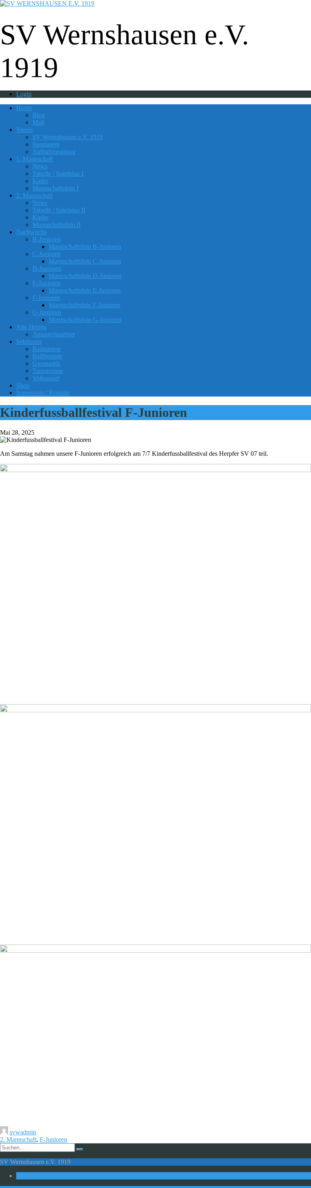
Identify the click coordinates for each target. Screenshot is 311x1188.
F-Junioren (46, 297)
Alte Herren (31, 326)
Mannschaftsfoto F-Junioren (84, 305)
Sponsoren (46, 144)
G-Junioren (46, 312)
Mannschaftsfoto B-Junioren (85, 246)
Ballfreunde (47, 356)
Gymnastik (46, 363)
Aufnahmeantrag (53, 151)
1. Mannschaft (34, 158)
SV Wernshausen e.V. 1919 (67, 137)
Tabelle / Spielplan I (57, 173)
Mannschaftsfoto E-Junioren (85, 290)
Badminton (46, 348)
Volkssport (46, 378)
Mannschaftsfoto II (56, 224)
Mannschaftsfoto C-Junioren (85, 261)
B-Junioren (46, 239)
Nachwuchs (31, 232)
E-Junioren (46, 283)
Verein (24, 129)
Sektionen (29, 341)
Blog (38, 115)
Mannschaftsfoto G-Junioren (85, 319)
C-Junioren (46, 253)
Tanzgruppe (47, 370)
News (39, 166)
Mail (38, 122)
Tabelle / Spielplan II (58, 210)
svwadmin (23, 1132)
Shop (23, 385)
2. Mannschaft (34, 195)
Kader (40, 180)
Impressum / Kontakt (43, 392)
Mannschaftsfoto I (55, 188)
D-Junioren (46, 268)
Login (24, 94)
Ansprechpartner (53, 334)
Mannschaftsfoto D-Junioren (85, 275)
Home (24, 107)
